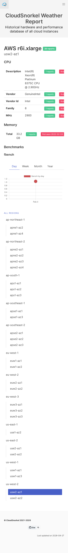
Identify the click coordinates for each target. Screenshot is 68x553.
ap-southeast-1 (15, 303)
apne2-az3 (17, 261)
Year (50, 166)
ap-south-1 (12, 275)
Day (14, 166)
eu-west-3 (12, 396)
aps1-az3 (15, 295)
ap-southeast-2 (15, 325)
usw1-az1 (15, 470)
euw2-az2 (16, 388)
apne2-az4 (17, 267)
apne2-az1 (16, 249)
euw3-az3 (16, 416)
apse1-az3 (16, 317)
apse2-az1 (16, 333)
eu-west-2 (12, 374)
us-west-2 (12, 484)
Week (25, 166)
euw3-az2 (16, 410)
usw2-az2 (16, 498)
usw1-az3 (16, 476)
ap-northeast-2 (15, 241)
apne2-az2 (17, 255)
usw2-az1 (16, 492)
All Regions (11, 213)
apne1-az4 (16, 233)
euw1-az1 (16, 360)
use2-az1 (15, 448)
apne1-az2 (16, 227)
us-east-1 (11, 424)
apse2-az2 (16, 339)
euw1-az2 (16, 366)
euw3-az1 (16, 404)
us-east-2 (12, 440)
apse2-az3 (16, 345)
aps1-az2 (15, 289)
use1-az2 (15, 432)
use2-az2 (16, 454)
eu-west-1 (12, 352)
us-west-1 (12, 462)
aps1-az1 (15, 283)
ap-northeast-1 (15, 219)
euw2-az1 (16, 382)
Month (38, 166)
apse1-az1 (16, 311)
